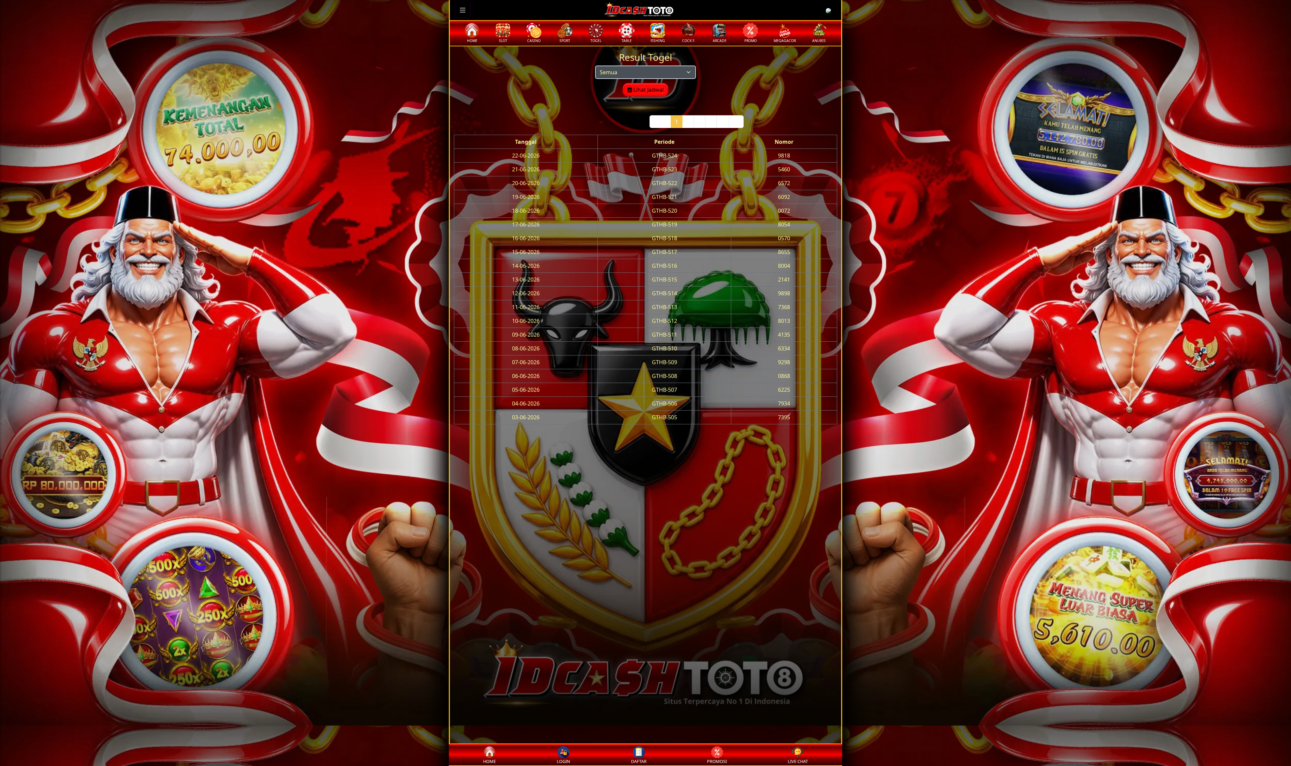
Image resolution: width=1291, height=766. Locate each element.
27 (736, 121)
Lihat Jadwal (648, 89)
